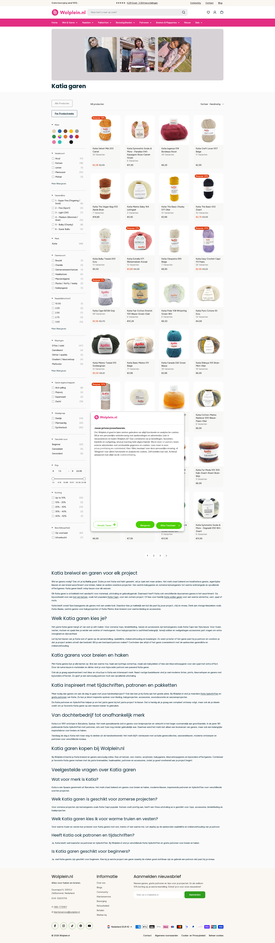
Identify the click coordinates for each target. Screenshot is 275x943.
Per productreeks (64, 113)
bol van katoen (80, 597)
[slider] (53, 478)
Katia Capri (113, 597)
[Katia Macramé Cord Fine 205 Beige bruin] (105, 396)
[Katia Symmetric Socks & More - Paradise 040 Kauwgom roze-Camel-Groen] (140, 130)
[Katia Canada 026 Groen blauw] (174, 344)
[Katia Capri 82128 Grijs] (105, 292)
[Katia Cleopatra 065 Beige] (174, 240)
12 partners (167, 442)
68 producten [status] (97, 104)
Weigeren (145, 525)
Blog (220, 3)
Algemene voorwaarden (166, 935)
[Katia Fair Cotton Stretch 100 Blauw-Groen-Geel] (140, 292)
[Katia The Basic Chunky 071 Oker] (174, 188)
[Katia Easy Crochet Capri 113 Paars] (208, 240)
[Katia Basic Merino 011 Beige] (140, 344)
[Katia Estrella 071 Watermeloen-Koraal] (140, 240)
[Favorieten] (208, 12)
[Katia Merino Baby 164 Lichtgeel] (140, 188)
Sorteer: (210, 104)
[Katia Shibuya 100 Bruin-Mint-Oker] (208, 344)
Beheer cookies (216, 935)
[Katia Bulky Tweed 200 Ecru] (105, 240)
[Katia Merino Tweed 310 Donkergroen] (105, 344)
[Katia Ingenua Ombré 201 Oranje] (174, 396)
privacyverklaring (102, 448)
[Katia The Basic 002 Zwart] (208, 188)
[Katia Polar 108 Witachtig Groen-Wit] (174, 292)
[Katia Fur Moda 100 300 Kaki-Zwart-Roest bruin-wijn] (208, 451)
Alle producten (62, 103)
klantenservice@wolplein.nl (67, 912)
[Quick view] (117, 142)
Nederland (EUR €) (120, 927)
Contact (210, 3)
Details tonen (104, 525)
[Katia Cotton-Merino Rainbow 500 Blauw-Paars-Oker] (208, 396)
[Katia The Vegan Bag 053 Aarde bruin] (105, 188)
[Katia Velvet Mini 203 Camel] (105, 130)
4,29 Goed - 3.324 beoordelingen (142, 3)
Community (195, 3)
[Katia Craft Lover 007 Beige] (208, 130)
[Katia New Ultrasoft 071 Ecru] (140, 396)
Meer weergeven (59, 183)
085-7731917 (60, 907)
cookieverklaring (127, 455)
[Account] (215, 12)
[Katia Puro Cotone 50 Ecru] (208, 292)
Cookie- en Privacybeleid (193, 935)
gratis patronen (59, 697)
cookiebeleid (119, 448)
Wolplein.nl (65, 935)
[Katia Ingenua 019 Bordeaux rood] (174, 130)
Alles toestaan (168, 525)
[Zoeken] (183, 12)
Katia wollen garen (173, 597)
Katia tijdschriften (209, 693)
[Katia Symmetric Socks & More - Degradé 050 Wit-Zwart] (208, 507)
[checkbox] (54, 131)
